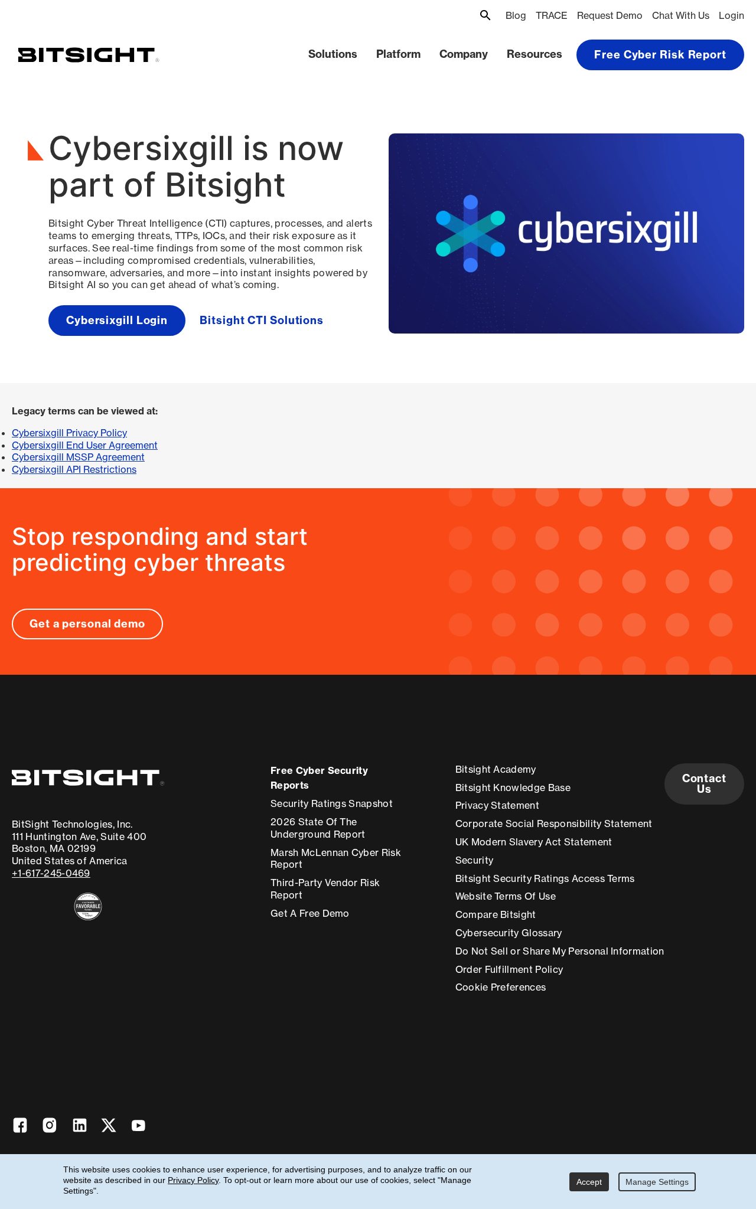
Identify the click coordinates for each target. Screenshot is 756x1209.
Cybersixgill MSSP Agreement (78, 457)
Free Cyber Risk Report (660, 54)
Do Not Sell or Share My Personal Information (559, 951)
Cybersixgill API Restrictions (74, 469)
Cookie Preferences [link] (500, 987)
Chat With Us (680, 15)
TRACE (552, 15)
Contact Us (704, 784)
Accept (589, 1182)
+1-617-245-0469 (51, 873)
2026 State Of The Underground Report (318, 828)
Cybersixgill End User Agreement (85, 445)
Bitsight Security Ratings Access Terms (545, 878)
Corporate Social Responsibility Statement (554, 823)
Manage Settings (657, 1182)
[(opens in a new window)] (88, 906)
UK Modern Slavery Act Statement (533, 842)
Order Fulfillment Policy (509, 969)
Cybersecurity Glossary (508, 933)
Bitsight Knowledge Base (513, 787)
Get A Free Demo (310, 913)
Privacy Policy (193, 1180)
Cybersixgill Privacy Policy (69, 433)
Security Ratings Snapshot (332, 803)
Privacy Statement (497, 805)
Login (731, 15)
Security (474, 860)
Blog (516, 15)
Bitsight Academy (495, 769)
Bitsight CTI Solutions (262, 320)
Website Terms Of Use (505, 896)
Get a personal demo (87, 623)
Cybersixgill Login (117, 320)
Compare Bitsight (495, 914)
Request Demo (610, 15)
